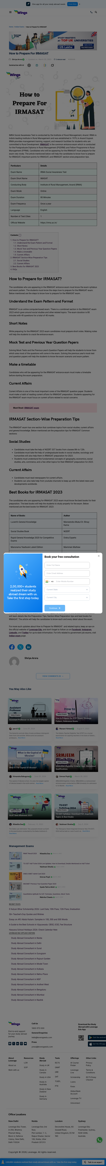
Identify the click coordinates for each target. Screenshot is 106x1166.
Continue (54, 608)
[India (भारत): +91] (47, 581)
